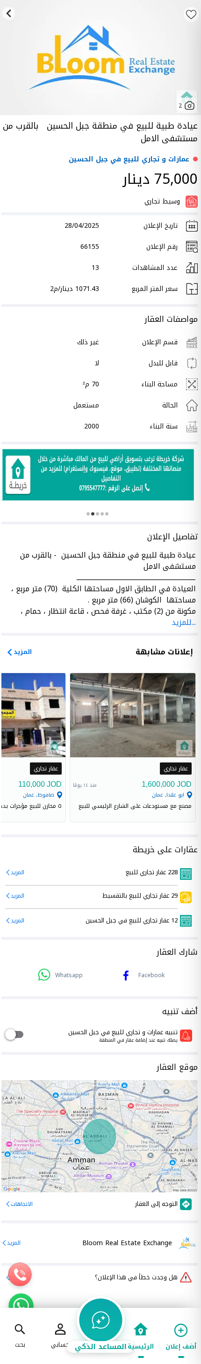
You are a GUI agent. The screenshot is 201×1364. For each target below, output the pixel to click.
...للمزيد (184, 622)
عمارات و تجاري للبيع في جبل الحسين (129, 159)
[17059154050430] (98, 475)
